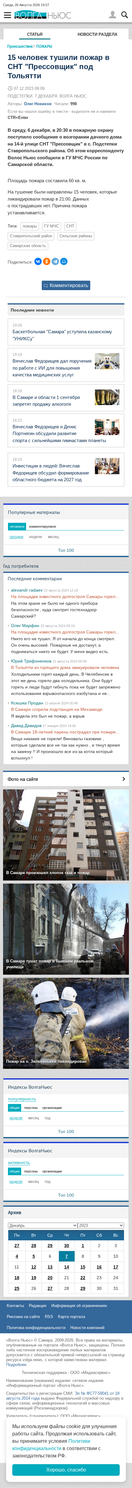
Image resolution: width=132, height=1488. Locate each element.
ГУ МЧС (51, 226)
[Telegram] (55, 261)
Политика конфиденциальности (36, 1327)
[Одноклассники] (46, 261)
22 (82, 1278)
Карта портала (71, 1316)
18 (16, 1278)
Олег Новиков (38, 104)
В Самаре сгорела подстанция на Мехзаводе (57, 709)
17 (115, 1267)
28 (33, 1245)
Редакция (37, 1305)
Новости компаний (87, 1327)
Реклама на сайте (23, 1316)
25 (16, 1288)
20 (50, 1278)
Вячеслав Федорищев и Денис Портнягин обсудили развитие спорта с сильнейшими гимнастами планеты (59, 433)
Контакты (15, 1305)
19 (33, 1278)
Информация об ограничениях (79, 1305)
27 (16, 1245)
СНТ (70, 226)
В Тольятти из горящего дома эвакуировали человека (65, 667)
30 (66, 1245)
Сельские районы (76, 236)
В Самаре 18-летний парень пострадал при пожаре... (65, 731)
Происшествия (20, 46)
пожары (30, 226)
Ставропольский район (31, 236)
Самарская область (28, 246)
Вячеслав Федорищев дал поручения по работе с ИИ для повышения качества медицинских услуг (52, 367)
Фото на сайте (23, 779)
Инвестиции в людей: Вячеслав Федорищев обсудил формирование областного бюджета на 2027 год (51, 472)
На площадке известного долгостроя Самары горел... (65, 596)
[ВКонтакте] (38, 261)
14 (66, 1267)
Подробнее (16, 1364)
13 (50, 1267)
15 (82, 1267)
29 (50, 1245)
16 (99, 1267)
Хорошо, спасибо (66, 1469)
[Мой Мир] (64, 261)
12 (33, 1267)
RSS (49, 1316)
